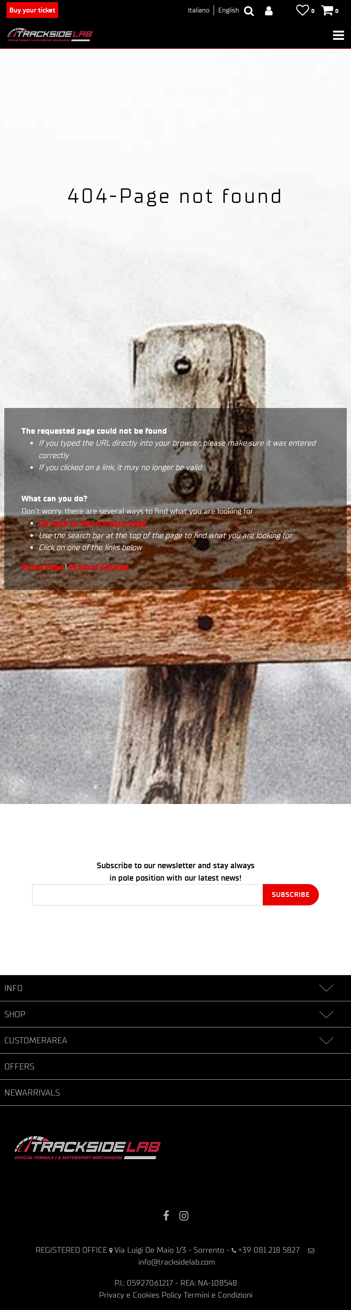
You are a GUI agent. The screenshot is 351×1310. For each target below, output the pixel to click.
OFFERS (19, 1066)
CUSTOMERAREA (35, 1040)
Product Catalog (99, 567)
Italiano (198, 10)
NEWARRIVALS (32, 1092)
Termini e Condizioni (218, 1295)
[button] (291, 894)
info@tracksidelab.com (176, 1262)
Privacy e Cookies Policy (140, 1295)
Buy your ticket (32, 10)
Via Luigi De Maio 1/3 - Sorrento (169, 1250)
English (228, 10)
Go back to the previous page (92, 523)
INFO (13, 988)
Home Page (43, 567)
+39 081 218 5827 (269, 1250)
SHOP (14, 1014)
